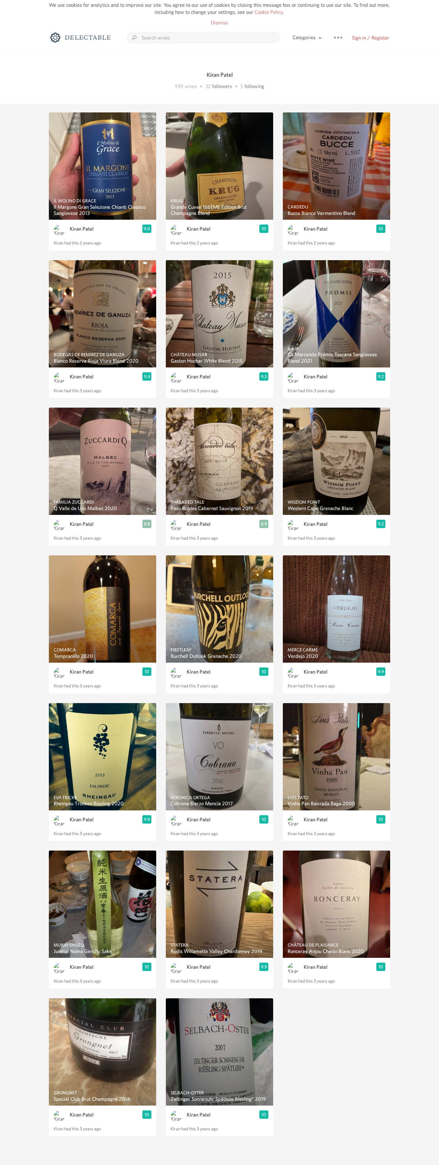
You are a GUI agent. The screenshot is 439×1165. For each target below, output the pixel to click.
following (254, 86)
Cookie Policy (269, 12)
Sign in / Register (370, 38)
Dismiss (219, 23)
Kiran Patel (82, 229)
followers (222, 86)
